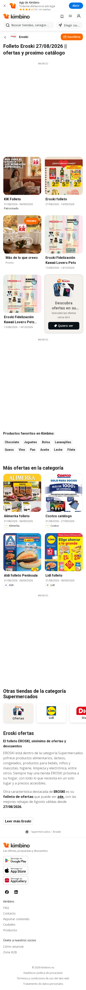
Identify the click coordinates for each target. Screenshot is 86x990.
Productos (10, 930)
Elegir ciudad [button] (72, 25)
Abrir (76, 6)
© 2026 (43, 967)
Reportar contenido (16, 919)
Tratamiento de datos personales (43, 984)
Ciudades (9, 924)
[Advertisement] (43, 108)
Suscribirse (73, 37)
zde (60, 796)
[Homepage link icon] (27, 832)
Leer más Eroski (18, 821)
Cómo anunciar (13, 946)
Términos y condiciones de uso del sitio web (43, 978)
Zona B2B (10, 952)
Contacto (9, 913)
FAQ (6, 908)
